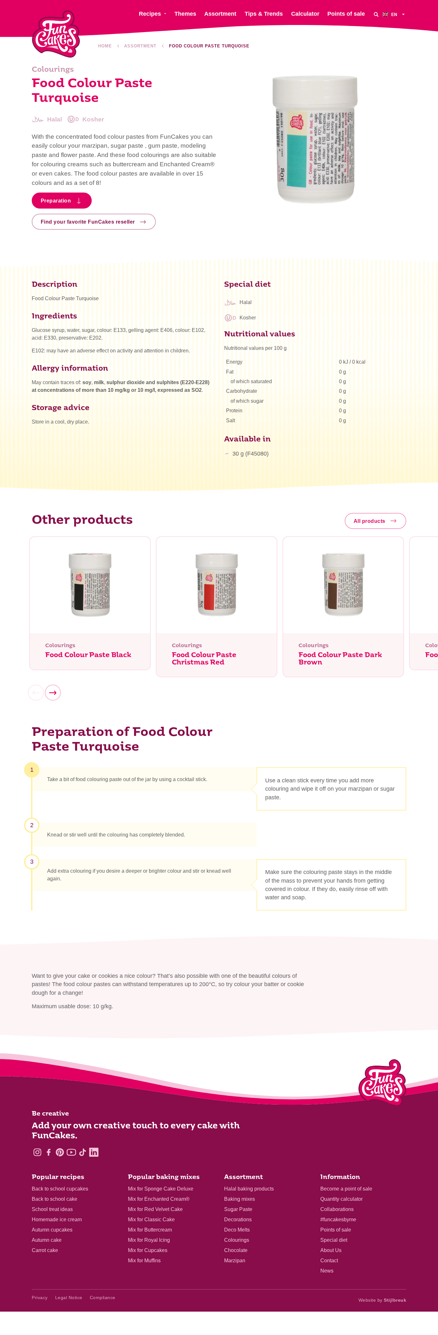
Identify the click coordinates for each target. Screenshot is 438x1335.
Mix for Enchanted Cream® (159, 1199)
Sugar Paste (238, 1209)
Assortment (140, 46)
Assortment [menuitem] (220, 14)
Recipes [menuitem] (150, 14)
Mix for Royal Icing (149, 1240)
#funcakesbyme (338, 1219)
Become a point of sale (346, 1188)
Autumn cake (47, 1240)
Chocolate (236, 1250)
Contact (329, 1260)
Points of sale (335, 1229)
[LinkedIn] (93, 1152)
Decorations (238, 1219)
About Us (330, 1250)
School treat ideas (52, 1209)
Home (105, 46)
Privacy (40, 1297)
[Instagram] (37, 1152)
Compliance (102, 1297)
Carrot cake (45, 1250)
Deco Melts (237, 1229)
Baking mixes (239, 1199)
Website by (382, 1300)
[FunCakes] (56, 34)
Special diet (333, 1240)
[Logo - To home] (382, 1084)
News (326, 1270)
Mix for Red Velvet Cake (155, 1209)
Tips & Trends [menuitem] (264, 14)
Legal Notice (68, 1297)
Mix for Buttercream (150, 1229)
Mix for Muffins (144, 1260)
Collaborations (337, 1209)
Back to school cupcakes (60, 1188)
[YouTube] (71, 1152)
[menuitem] (394, 14)
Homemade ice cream (57, 1219)
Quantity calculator (341, 1199)
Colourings (236, 1240)
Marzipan (234, 1260)
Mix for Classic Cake (151, 1219)
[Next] (52, 693)
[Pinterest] (59, 1152)
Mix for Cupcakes (147, 1250)
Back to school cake (54, 1199)
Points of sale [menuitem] (346, 14)
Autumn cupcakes (52, 1229)
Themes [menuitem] (185, 14)
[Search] (376, 14)
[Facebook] (48, 1152)
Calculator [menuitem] (305, 14)
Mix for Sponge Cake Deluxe (160, 1188)
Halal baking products (249, 1188)
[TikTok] (82, 1152)
